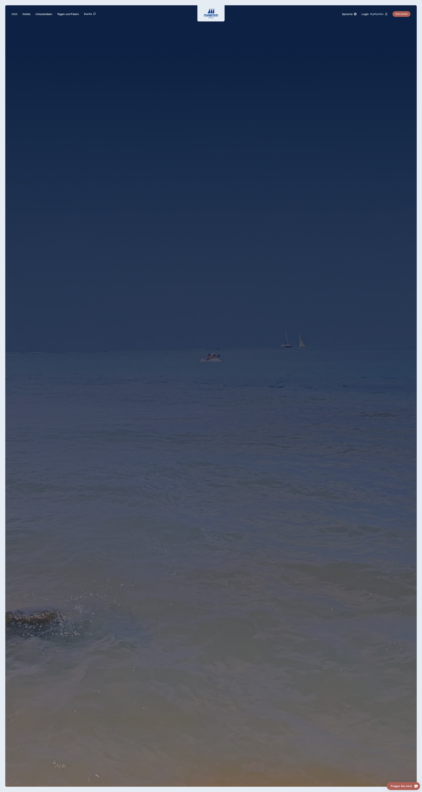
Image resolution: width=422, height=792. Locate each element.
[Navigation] (14, 14)
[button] (380, 785)
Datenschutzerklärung (45, 787)
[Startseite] (211, 13)
